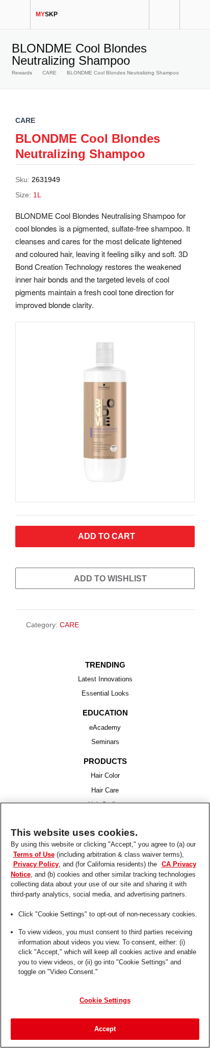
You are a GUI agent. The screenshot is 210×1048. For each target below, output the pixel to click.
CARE (49, 72)
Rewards (22, 72)
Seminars (105, 742)
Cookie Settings (105, 1000)
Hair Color (105, 775)
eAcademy (105, 727)
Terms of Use (34, 854)
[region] (105, 925)
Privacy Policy (36, 864)
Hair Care (105, 790)
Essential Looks (105, 693)
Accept (105, 1029)
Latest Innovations (105, 679)
